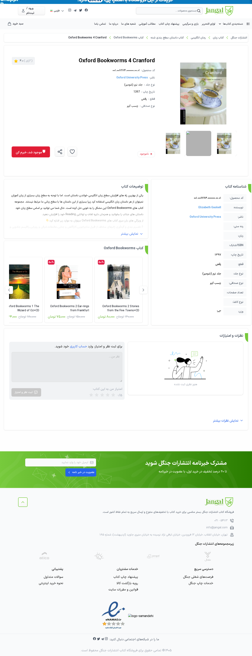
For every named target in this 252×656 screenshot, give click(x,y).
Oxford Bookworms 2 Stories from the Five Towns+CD (120, 308)
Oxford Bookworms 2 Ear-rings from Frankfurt (69, 308)
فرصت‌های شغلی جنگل (198, 577)
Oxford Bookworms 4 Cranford (87, 38)
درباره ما (113, 24)
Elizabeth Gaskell (209, 207)
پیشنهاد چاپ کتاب (169, 24)
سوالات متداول (53, 577)
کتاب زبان (218, 38)
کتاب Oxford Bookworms (129, 38)
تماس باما (100, 24)
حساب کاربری (78, 346)
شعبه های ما (128, 24)
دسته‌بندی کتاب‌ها (233, 24)
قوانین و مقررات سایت (123, 589)
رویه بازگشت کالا (127, 583)
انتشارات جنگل (239, 38)
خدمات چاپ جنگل (201, 583)
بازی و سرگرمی (191, 24)
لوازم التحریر (208, 24)
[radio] (91, 395)
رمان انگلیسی (198, 38)
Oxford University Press (132, 78)
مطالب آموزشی (147, 24)
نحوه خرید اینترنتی (51, 583)
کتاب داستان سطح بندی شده (167, 38)
